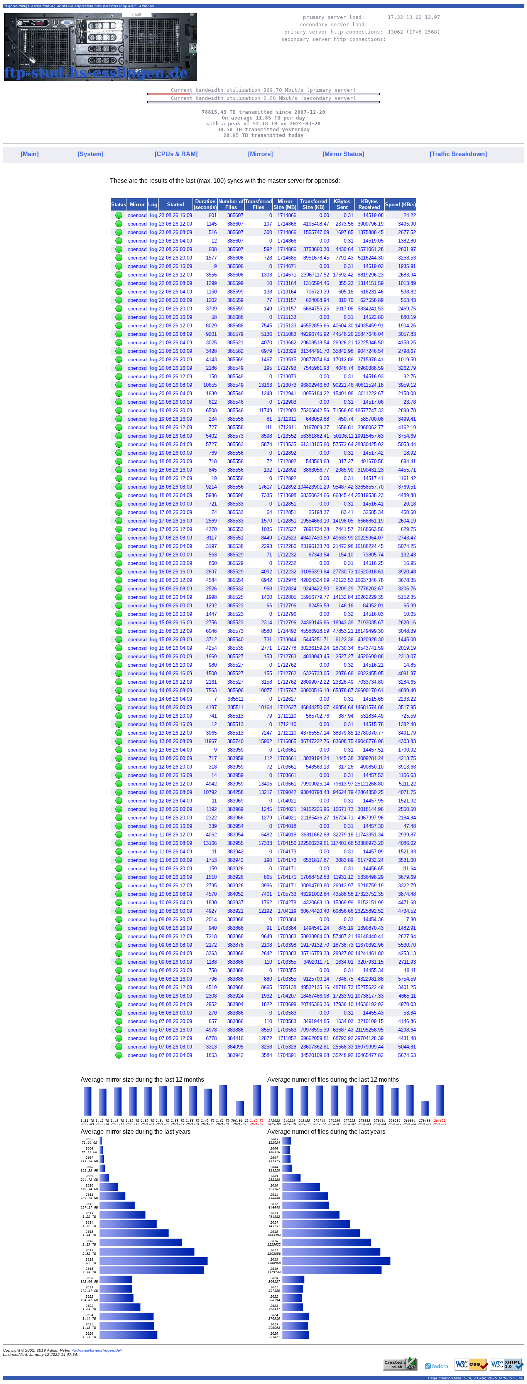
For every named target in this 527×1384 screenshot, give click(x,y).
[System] (90, 154)
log (153, 215)
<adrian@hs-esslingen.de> (97, 1350)
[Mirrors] (260, 154)
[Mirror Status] (343, 154)
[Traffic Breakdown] (458, 154)
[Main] (30, 154)
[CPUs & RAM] (176, 154)
